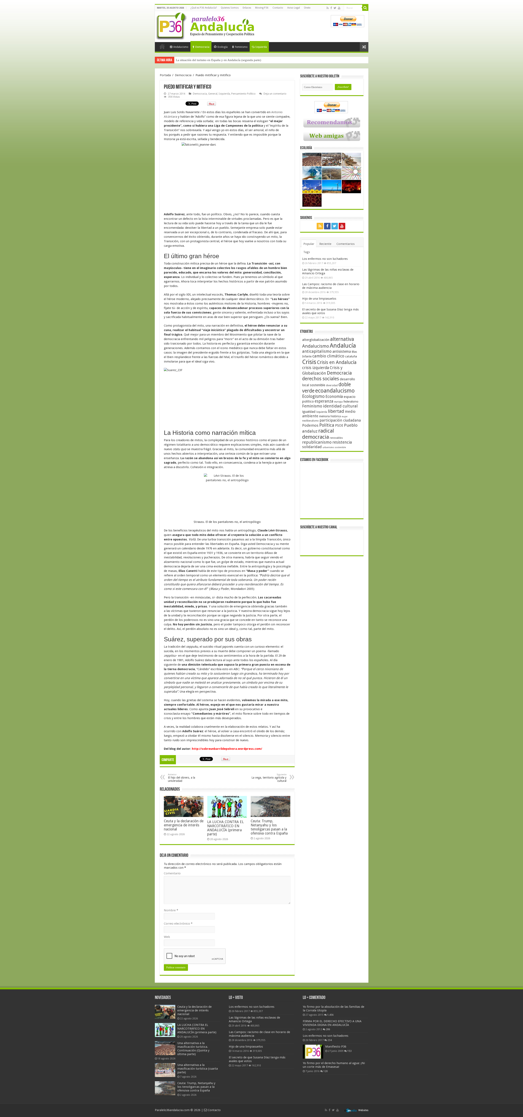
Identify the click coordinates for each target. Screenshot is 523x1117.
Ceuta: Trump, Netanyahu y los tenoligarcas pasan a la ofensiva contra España (269, 827)
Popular (308, 244)
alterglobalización (315, 340)
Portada (162, 46)
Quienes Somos (230, 7)
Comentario (172, 873)
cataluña (351, 356)
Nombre (171, 910)
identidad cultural (340, 406)
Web (167, 937)
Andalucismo (180, 46)
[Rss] (327, 8)
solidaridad (312, 447)
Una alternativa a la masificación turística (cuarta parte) (197, 1068)
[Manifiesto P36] (313, 1052)
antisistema (341, 351)
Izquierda (261, 46)
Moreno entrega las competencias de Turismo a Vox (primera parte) (219, 60)
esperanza (324, 401)
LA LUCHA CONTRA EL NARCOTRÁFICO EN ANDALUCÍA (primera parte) (225, 828)
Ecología (223, 46)
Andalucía (343, 345)
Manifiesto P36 (335, 1046)
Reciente (325, 244)
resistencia (342, 442)
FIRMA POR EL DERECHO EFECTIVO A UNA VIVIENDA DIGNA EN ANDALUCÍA (332, 1023)
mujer (345, 416)
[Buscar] (365, 8)
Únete (307, 7)
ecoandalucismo (335, 390)
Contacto (278, 7)
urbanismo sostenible (334, 447)
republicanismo (317, 442)
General (212, 93)
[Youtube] (339, 8)
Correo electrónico (178, 923)
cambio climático (328, 356)
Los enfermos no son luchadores (325, 259)
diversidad (332, 385)
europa (338, 401)
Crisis (309, 361)
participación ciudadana (340, 420)
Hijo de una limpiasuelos (319, 298)
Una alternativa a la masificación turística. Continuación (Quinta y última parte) (193, 1048)
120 (325, 1071)
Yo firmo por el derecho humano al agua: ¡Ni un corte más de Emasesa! (334, 1065)
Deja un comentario (275, 93)
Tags (306, 252)
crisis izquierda (315, 367)
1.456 (330, 1014)
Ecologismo (313, 396)
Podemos (310, 425)
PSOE (339, 425)
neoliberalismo (310, 420)
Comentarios (345, 244)
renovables (336, 437)
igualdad (308, 412)
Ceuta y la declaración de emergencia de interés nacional (183, 825)
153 (349, 1051)
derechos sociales (320, 379)
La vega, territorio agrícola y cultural (268, 777)
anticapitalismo (317, 351)
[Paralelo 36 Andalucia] (206, 25)
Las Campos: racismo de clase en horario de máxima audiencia (330, 286)
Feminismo (241, 46)
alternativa (342, 339)
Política (326, 425)
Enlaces (247, 7)
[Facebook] (331, 8)
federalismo (350, 401)
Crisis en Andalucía (336, 362)
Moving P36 (261, 7)
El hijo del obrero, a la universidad (181, 777)
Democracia (202, 46)
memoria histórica (330, 416)
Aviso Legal (293, 7)
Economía (334, 396)
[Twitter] (335, 8)
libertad (336, 411)
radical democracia (318, 434)
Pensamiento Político (243, 93)
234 (329, 1040)
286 (328, 1029)
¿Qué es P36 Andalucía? (203, 7)
